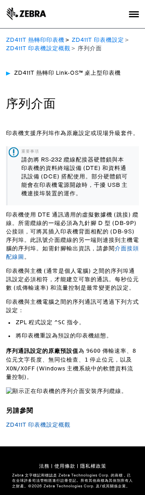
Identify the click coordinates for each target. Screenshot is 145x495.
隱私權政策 (93, 466)
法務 (44, 466)
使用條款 (64, 466)
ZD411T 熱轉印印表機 (35, 40)
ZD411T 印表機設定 (98, 40)
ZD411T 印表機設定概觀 (38, 48)
